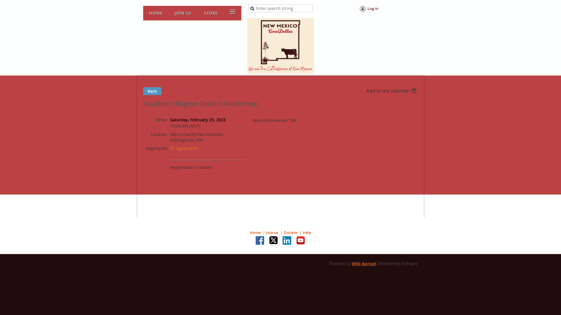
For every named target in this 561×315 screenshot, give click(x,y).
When (161, 120)
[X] (273, 241)
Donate (290, 232)
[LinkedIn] (287, 241)
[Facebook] (260, 241)
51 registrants (184, 148)
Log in (373, 8)
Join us (272, 232)
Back (152, 91)
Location (159, 134)
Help (307, 232)
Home (255, 232)
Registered (156, 148)
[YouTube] (300, 241)
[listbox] (392, 90)
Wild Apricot (364, 263)
